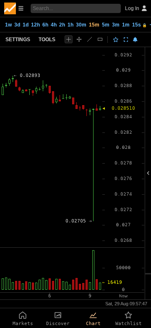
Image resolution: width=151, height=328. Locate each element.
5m (105, 25)
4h (54, 25)
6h (45, 25)
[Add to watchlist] (116, 39)
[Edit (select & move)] (79, 39)
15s (139, 25)
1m (126, 25)
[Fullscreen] (126, 39)
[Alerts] (135, 39)
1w (8, 25)
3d (17, 25)
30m (81, 25)
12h (35, 25)
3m (116, 25)
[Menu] (13, 8)
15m (94, 25)
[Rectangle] (100, 39)
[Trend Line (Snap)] (90, 39)
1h (70, 25)
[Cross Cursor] (69, 39)
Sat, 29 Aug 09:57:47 (126, 303)
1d (26, 25)
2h (62, 25)
